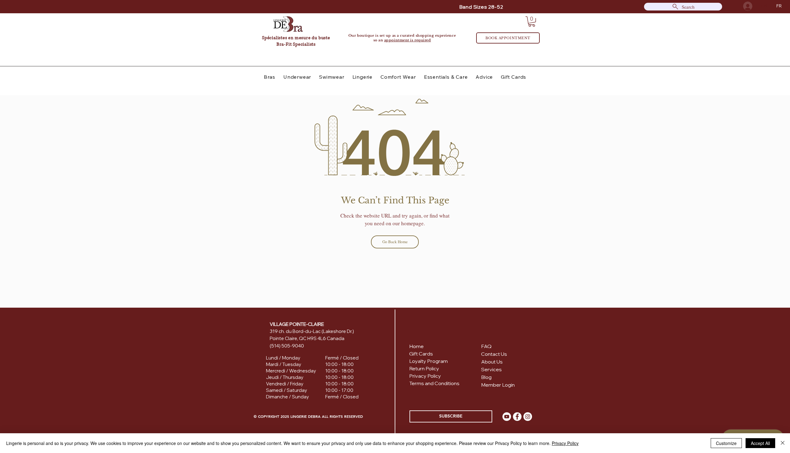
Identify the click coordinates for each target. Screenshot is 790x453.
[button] (532, 21)
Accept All (760, 443)
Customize (726, 443)
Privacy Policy (565, 443)
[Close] (782, 443)
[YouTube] (506, 416)
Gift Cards (421, 354)
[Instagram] (527, 416)
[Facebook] (517, 416)
